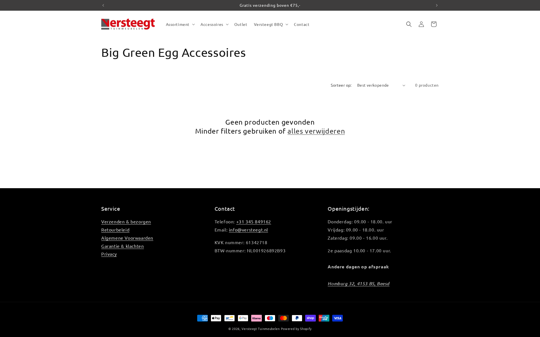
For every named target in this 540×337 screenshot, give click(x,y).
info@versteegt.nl (248, 229)
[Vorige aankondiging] (103, 5)
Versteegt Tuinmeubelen (261, 328)
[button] (180, 24)
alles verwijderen (316, 131)
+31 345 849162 (253, 221)
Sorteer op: (341, 84)
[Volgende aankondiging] (437, 5)
